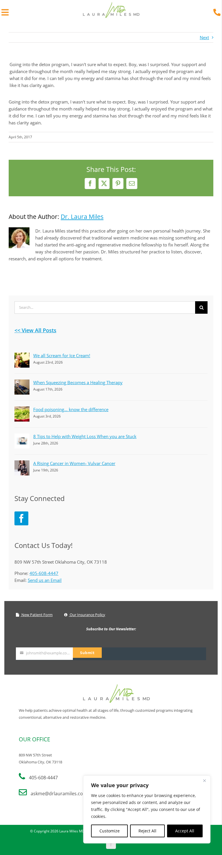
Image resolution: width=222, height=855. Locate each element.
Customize (109, 831)
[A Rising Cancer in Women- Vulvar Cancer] (21, 464)
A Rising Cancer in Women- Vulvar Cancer (74, 463)
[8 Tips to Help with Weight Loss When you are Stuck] (21, 437)
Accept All (184, 831)
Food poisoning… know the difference (70, 409)
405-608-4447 (43, 573)
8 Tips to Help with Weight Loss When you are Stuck (84, 436)
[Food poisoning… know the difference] (21, 410)
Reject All (147, 831)
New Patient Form (37, 614)
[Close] (204, 780)
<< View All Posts (35, 330)
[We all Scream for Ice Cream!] (21, 356)
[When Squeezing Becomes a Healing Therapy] (21, 383)
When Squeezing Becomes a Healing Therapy (78, 382)
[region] (146, 809)
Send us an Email (45, 580)
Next (204, 37)
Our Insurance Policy (87, 614)
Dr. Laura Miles (82, 217)
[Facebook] (21, 518)
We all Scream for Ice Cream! (61, 355)
